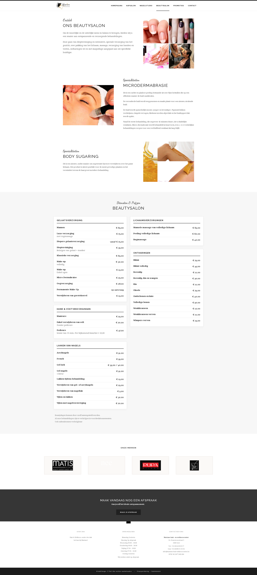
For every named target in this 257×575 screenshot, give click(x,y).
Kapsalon (131, 6)
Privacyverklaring (143, 571)
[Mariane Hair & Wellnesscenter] (63, 6)
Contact (192, 6)
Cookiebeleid (155, 571)
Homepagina (116, 6)
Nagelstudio (146, 6)
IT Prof (109, 571)
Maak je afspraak (128, 512)
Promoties (178, 6)
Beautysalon (162, 6)
